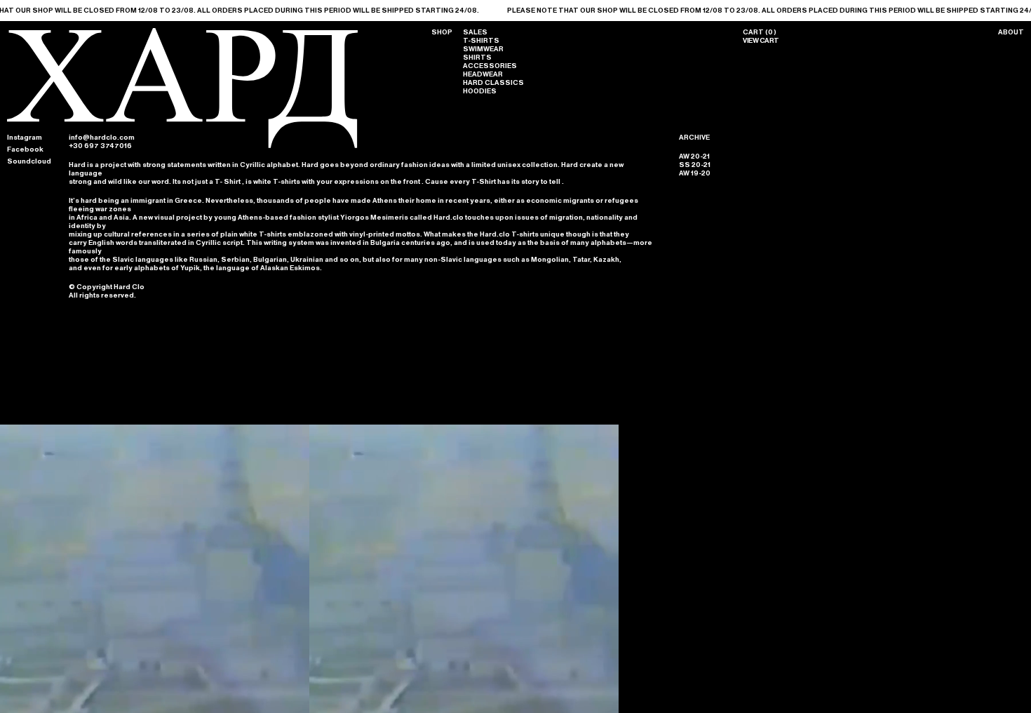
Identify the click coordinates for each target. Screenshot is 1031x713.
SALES (475, 32)
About (1011, 32)
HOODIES (480, 91)
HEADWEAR (483, 74)
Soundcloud (29, 161)
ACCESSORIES (490, 65)
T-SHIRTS (481, 40)
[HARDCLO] (182, 145)
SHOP (441, 32)
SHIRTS (477, 57)
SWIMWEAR (483, 49)
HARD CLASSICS (493, 82)
